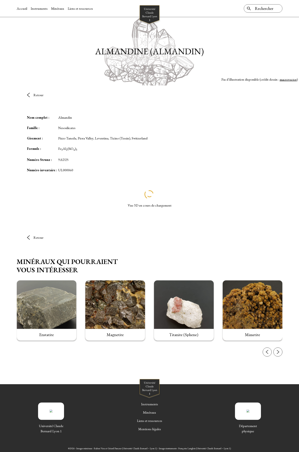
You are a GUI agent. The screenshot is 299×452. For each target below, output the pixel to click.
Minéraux (57, 8)
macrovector (288, 79)
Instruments (39, 8)
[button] (267, 352)
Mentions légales (149, 429)
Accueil (22, 8)
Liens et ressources (80, 8)
